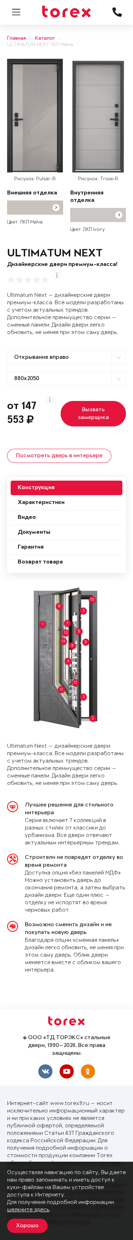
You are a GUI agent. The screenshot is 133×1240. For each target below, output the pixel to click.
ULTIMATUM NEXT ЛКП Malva (40, 44)
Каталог (45, 38)
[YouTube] (67, 1071)
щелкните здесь (28, 1210)
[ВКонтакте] (45, 1071)
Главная (16, 38)
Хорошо (27, 1226)
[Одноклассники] (88, 1071)
